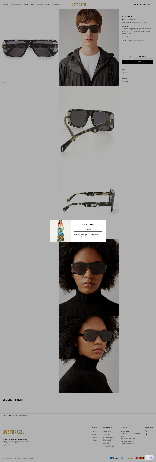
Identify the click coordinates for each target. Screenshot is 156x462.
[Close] (103, 222)
